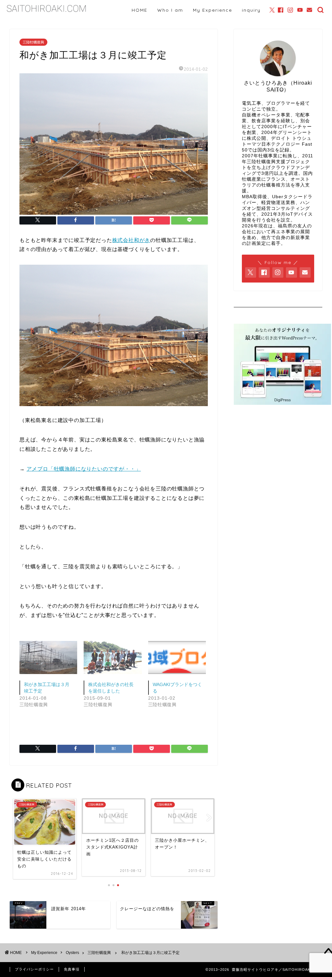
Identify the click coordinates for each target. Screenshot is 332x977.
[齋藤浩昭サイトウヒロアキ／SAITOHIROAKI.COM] (46, 12)
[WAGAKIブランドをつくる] (177, 657)
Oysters (72, 952)
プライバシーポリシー (34, 969)
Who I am (170, 10)
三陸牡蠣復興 (33, 42)
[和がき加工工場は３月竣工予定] (48, 657)
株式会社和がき (131, 240)
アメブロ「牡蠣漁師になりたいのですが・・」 (84, 469)
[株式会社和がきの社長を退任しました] (112, 657)
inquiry (251, 10)
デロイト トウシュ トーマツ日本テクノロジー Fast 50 (277, 144)
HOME (140, 10)
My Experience (212, 10)
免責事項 (71, 969)
